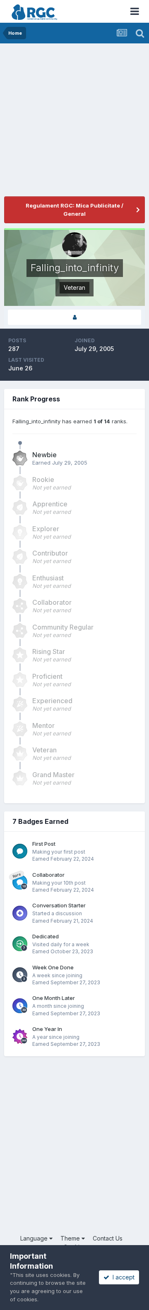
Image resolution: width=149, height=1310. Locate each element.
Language (34, 1238)
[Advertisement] (74, 122)
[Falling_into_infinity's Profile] (74, 317)
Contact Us (108, 1238)
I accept (122, 1277)
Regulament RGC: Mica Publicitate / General (74, 209)
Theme (71, 1238)
